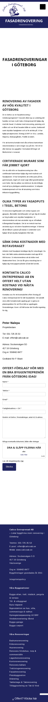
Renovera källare (17, 665)
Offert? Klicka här (26, 698)
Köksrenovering (17, 644)
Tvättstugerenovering (20, 668)
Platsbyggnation (17, 675)
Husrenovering (16, 648)
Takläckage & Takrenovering (23, 682)
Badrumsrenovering (18, 641)
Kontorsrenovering (18, 661)
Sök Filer (24, 455)
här (22, 461)
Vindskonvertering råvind (21, 619)
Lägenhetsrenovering (19, 658)
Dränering (14, 679)
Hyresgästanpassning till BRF (24, 615)
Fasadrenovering (17, 672)
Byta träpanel (15, 605)
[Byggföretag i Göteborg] (14, 9)
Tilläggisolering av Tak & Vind (24, 686)
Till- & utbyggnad (18, 601)
